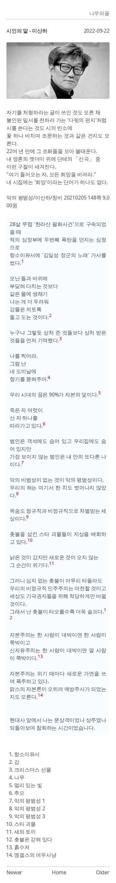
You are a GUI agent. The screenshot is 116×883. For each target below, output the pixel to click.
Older (103, 872)
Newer (14, 872)
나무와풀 (99, 13)
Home (59, 872)
